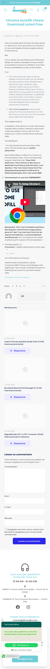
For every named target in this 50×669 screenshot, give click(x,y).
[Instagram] (30, 609)
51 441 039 (31, 581)
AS (20, 36)
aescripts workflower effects (17, 277)
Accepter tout (25, 658)
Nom (7, 496)
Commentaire (11, 466)
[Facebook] (20, 609)
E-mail (7, 507)
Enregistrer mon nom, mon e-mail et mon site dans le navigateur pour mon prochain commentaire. (23, 532)
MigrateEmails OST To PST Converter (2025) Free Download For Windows (23, 435)
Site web (8, 518)
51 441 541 (18, 581)
